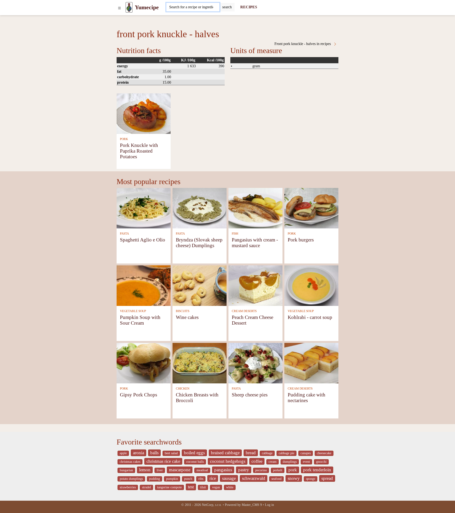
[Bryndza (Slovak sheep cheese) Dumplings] (200, 208)
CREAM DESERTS (244, 311)
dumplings (290, 461)
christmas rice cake (163, 461)
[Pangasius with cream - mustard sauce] (255, 208)
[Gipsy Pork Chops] (144, 363)
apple (123, 453)
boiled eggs (194, 452)
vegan (216, 487)
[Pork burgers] (311, 208)
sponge (310, 479)
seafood (276, 479)
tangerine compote (169, 487)
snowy (294, 478)
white (229, 487)
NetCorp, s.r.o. (212, 505)
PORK (124, 139)
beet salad (171, 453)
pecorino (261, 470)
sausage (229, 478)
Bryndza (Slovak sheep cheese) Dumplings (199, 242)
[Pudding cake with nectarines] (311, 363)
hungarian (126, 470)
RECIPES (248, 7)
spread (327, 478)
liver (160, 470)
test (191, 486)
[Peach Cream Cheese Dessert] (255, 285)
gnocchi (321, 461)
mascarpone (179, 469)
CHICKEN (182, 388)
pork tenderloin (317, 469)
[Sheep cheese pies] (255, 363)
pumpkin (172, 479)
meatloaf (202, 470)
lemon (144, 469)
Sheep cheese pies (250, 394)
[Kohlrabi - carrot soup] (311, 285)
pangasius (223, 469)
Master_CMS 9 (252, 505)
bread (251, 452)
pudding (154, 479)
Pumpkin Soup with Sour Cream (140, 320)
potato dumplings (131, 479)
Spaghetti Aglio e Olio (142, 239)
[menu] (119, 7)
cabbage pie (286, 453)
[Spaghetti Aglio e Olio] (144, 208)
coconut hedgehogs (227, 461)
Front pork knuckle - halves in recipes (303, 44)
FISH (235, 233)
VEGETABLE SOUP (133, 311)
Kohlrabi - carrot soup (310, 317)
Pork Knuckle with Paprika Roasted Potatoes (139, 150)
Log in (269, 505)
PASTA (124, 233)
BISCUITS (182, 311)
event (306, 461)
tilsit (203, 487)
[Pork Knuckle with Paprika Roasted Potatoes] (144, 113)
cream (272, 461)
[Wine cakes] (200, 285)
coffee (256, 461)
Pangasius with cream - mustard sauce (255, 242)
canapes (305, 453)
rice (212, 478)
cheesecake (324, 453)
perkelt (277, 470)
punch (188, 479)
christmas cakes (130, 461)
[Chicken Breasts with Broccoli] (200, 363)
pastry (243, 469)
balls (154, 452)
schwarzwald (253, 478)
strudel (146, 487)
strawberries (128, 487)
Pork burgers (301, 239)
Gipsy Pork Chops (138, 394)
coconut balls (195, 461)
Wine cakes (187, 317)
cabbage (267, 453)
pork (292, 469)
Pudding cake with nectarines (306, 397)
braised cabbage (225, 452)
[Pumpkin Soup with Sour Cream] (144, 285)
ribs (200, 479)
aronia (138, 452)
